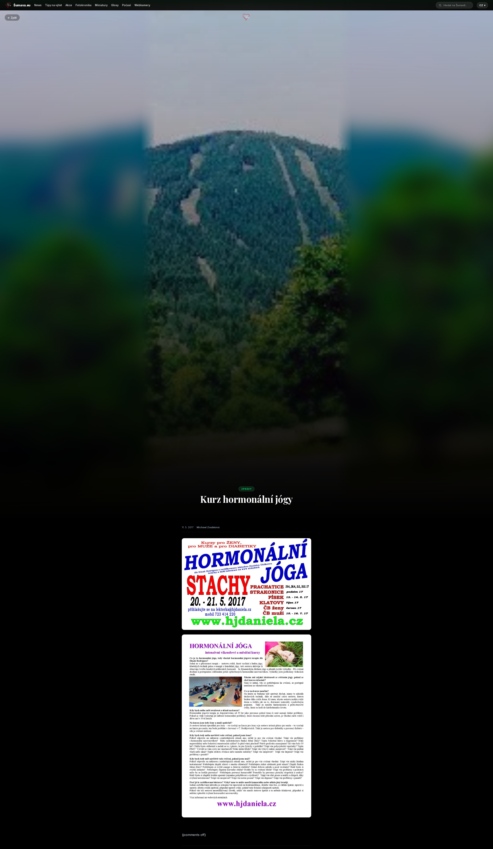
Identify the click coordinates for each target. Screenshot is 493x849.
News (38, 5)
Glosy (115, 5)
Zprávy (246, 489)
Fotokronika (83, 5)
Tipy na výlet (53, 5)
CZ (482, 5)
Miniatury (101, 5)
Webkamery (142, 5)
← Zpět (12, 17)
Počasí (126, 5)
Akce (68, 5)
